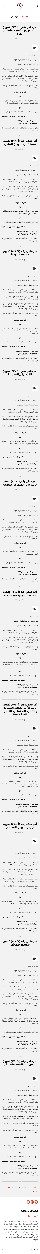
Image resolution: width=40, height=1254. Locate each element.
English (35, 48)
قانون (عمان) (33, 1216)
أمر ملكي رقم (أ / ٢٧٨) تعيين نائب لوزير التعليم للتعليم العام (20, 31)
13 (9, 1188)
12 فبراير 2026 (19, 39)
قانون (31, 1250)
